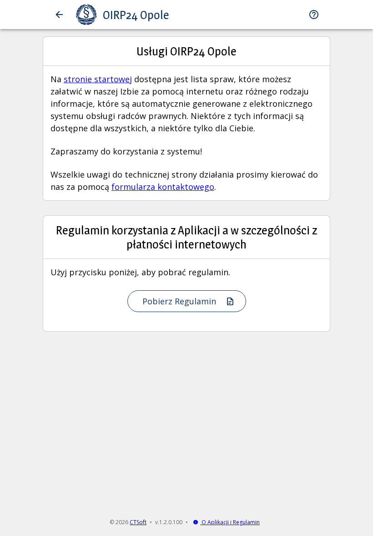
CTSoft (138, 522)
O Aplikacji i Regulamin (230, 522)
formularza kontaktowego (162, 186)
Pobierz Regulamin (180, 301)
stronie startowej (98, 79)
